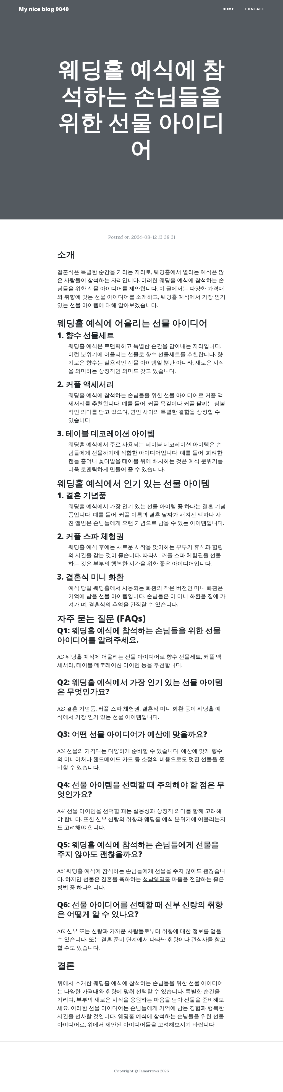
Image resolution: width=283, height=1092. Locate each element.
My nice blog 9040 (44, 9)
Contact (254, 9)
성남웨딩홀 (156, 879)
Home (228, 9)
